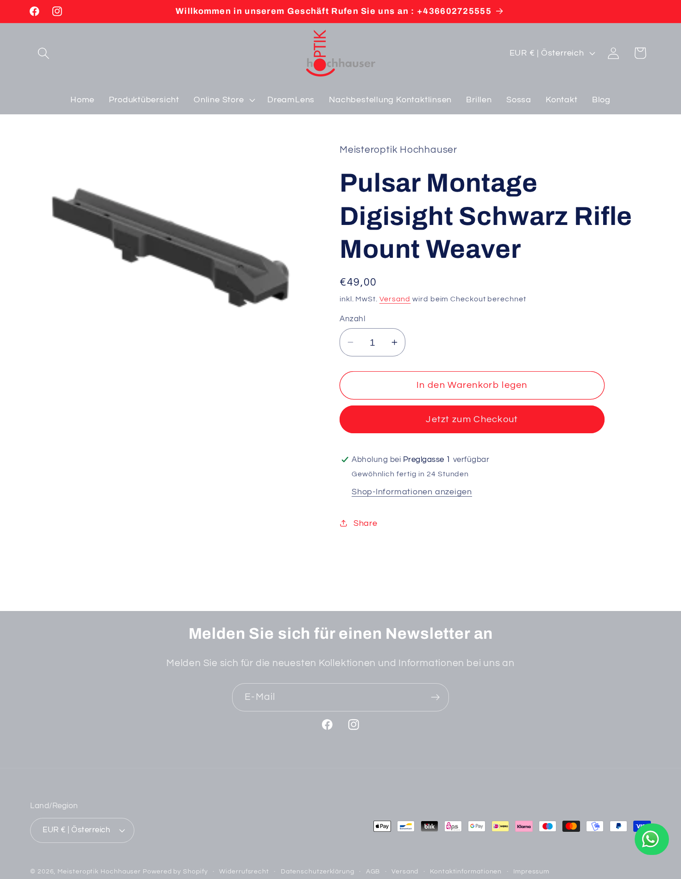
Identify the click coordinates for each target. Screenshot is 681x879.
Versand (394, 298)
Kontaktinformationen (466, 871)
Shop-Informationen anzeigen (412, 491)
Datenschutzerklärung (317, 871)
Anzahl (352, 319)
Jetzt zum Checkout (472, 419)
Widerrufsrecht (244, 871)
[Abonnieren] (435, 697)
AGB (373, 871)
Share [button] (365, 522)
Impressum (531, 871)
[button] (43, 53)
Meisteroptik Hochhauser (99, 871)
